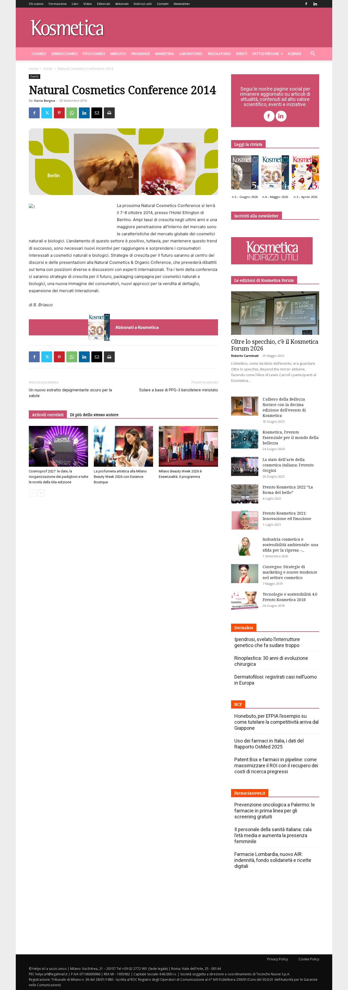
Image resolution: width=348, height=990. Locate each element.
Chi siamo (36, 4)
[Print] (109, 112)
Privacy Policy (277, 959)
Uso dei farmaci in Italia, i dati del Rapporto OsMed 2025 (269, 744)
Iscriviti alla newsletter (256, 215)
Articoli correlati (48, 414)
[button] (312, 54)
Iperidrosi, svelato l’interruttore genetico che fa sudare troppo (267, 642)
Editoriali (103, 4)
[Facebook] (306, 4)
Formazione (58, 4)
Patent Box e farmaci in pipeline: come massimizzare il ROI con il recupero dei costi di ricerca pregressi (276, 765)
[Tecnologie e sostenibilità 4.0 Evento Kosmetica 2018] (244, 601)
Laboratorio (191, 53)
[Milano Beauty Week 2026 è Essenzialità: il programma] (188, 446)
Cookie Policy (309, 959)
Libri (75, 4)
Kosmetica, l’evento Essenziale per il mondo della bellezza (291, 437)
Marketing (164, 53)
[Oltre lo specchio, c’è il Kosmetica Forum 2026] (275, 313)
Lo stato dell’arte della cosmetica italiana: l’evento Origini (288, 465)
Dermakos (243, 627)
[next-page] (41, 493)
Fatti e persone (266, 53)
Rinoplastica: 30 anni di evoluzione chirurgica (271, 661)
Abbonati (122, 4)
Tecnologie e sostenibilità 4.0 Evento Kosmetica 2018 (290, 597)
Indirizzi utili (143, 4)
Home (33, 68)
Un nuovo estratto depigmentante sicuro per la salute (70, 393)
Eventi (241, 53)
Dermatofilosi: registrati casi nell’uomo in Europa (275, 680)
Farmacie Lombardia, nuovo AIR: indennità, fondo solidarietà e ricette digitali (272, 860)
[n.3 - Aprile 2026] (305, 173)
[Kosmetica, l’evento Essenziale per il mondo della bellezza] (244, 438)
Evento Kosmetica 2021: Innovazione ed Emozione (287, 516)
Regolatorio (219, 53)
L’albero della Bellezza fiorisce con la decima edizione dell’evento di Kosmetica (284, 407)
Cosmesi (39, 53)
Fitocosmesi (94, 53)
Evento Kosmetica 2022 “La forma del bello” (288, 489)
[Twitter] (46, 112)
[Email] (96, 112)
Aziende (294, 53)
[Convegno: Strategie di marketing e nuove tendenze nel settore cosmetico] (244, 573)
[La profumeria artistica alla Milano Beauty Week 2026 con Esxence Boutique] (123, 446)
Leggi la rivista (248, 144)
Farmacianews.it (249, 793)
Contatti (163, 4)
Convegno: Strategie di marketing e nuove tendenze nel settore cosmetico (290, 572)
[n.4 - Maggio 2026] (275, 173)
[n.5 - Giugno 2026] (245, 173)
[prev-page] (32, 493)
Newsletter (182, 4)
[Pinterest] (59, 112)
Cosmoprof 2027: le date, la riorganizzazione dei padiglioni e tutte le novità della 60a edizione (58, 476)
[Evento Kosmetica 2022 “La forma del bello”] (244, 493)
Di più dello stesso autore (94, 414)
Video (87, 4)
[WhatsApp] (71, 112)
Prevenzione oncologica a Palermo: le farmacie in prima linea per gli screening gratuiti (274, 810)
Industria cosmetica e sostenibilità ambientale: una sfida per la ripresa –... (290, 545)
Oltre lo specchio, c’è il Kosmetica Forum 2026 (274, 345)
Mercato (118, 53)
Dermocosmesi (64, 53)
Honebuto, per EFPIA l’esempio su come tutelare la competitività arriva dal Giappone (276, 722)
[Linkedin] (315, 4)
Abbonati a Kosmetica (137, 327)
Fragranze (140, 53)
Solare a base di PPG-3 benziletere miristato (178, 390)
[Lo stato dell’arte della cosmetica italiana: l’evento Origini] (244, 466)
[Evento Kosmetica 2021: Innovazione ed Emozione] (244, 520)
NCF (238, 704)
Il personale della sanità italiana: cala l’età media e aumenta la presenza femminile (273, 835)
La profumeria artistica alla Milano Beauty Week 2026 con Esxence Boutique (120, 476)
